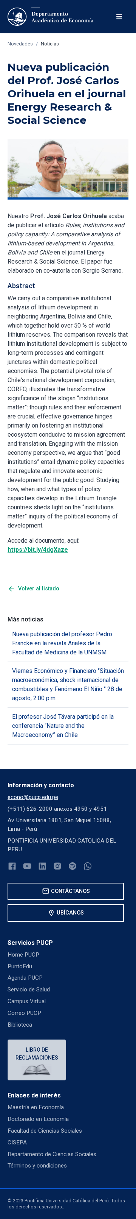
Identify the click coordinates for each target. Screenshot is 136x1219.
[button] (119, 17)
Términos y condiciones (37, 1165)
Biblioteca (20, 1024)
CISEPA (17, 1142)
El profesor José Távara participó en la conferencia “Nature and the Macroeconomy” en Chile (63, 725)
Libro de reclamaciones (36, 1054)
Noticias (50, 44)
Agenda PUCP (25, 977)
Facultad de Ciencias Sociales (45, 1130)
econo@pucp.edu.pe (33, 797)
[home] (51, 17)
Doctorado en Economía (38, 1119)
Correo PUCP (24, 1013)
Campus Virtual (27, 1001)
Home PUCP (23, 954)
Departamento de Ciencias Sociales (52, 1154)
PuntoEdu (20, 966)
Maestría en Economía (36, 1107)
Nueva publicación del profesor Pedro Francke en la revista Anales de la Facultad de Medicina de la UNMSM (62, 643)
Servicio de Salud (29, 989)
